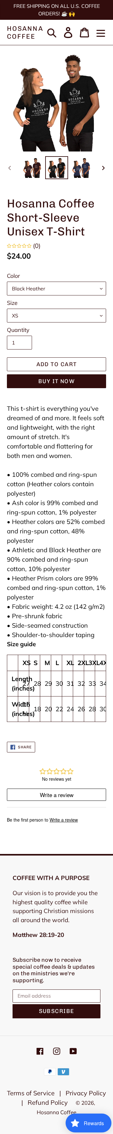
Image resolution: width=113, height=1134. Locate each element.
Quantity (18, 329)
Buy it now (56, 381)
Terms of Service (31, 1093)
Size (12, 302)
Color (13, 275)
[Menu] (101, 32)
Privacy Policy (86, 1093)
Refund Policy (48, 1102)
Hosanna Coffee (25, 32)
